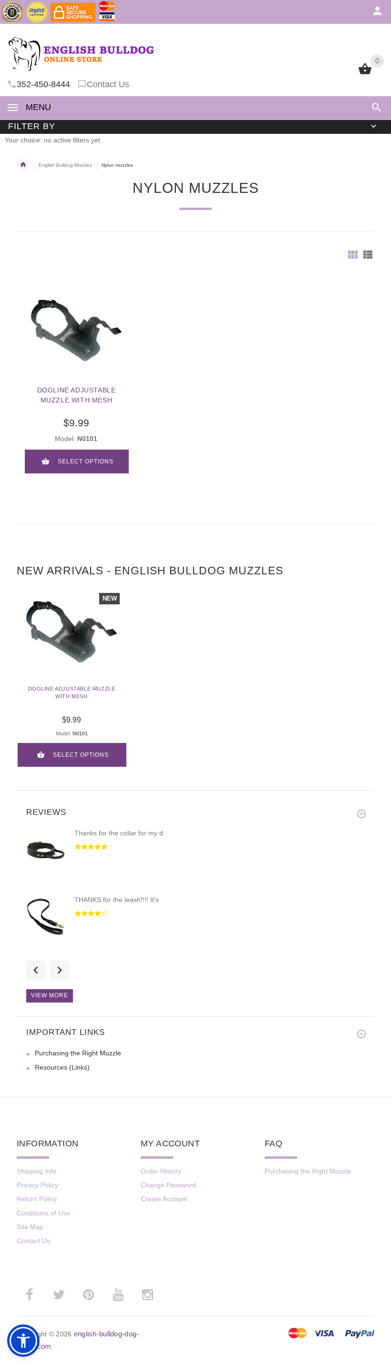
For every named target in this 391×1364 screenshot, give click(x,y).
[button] (374, 107)
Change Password (168, 1185)
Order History (161, 1171)
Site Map (30, 1227)
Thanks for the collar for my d (118, 833)
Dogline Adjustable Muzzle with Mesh (76, 395)
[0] (365, 73)
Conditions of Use (43, 1213)
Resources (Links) (62, 1067)
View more (49, 995)
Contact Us (108, 84)
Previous (35, 970)
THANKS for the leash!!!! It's (116, 899)
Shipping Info (36, 1171)
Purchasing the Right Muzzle (78, 1053)
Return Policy (37, 1199)
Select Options (85, 461)
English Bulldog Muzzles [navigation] (65, 165)
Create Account (164, 1199)
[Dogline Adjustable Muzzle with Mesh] (76, 330)
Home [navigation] (23, 165)
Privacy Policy (37, 1185)
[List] (367, 255)
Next (59, 970)
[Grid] (353, 255)
